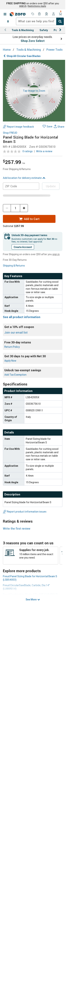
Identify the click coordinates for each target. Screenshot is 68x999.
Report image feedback (20, 126)
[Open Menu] (4, 14)
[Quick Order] (39, 14)
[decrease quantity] (7, 208)
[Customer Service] (46, 14)
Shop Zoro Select (33, 41)
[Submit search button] (60, 21)
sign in (22, 6)
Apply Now (10, 360)
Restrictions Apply (37, 5)
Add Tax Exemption (15, 374)
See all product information (21, 317)
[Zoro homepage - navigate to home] (17, 14)
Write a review (44, 151)
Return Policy (12, 346)
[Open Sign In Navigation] (53, 14)
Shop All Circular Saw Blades (24, 56)
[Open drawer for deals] (32, 14)
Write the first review (16, 528)
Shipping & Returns (14, 265)
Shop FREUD (10, 132)
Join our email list (16, 332)
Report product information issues (26, 511)
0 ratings (27, 151)
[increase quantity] (24, 208)
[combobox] (40, 21)
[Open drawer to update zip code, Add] (8, 21)
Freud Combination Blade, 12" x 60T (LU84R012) (30, 594)
